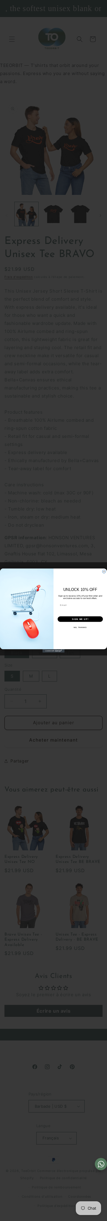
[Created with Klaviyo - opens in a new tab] (53, 650)
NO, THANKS (80, 627)
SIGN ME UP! (80, 619)
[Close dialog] (104, 571)
